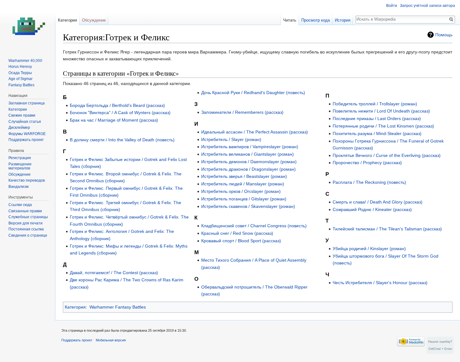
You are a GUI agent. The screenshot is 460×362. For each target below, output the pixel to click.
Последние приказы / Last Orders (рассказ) (377, 118)
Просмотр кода (315, 20)
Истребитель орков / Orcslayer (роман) (241, 191)
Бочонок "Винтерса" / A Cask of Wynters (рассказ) (120, 112)
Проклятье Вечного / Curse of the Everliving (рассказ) (387, 155)
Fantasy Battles (21, 85)
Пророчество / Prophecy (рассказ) (367, 162)
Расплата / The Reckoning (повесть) (369, 182)
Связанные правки (25, 211)
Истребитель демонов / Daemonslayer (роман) (249, 161)
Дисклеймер (19, 127)
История (342, 20)
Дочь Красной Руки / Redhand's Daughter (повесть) (253, 92)
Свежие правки (21, 115)
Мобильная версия (111, 340)
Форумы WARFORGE (27, 134)
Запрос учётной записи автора (427, 5)
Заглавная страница (26, 103)
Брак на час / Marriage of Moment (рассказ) (114, 120)
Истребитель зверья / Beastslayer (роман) (244, 176)
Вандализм (18, 186)
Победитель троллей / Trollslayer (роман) (375, 103)
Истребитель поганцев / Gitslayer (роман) (243, 198)
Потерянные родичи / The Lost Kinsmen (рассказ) (383, 125)
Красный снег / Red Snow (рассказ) (237, 233)
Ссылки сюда (20, 205)
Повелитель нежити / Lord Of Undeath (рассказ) (381, 110)
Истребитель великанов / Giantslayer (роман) (247, 154)
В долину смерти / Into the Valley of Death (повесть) (122, 139)
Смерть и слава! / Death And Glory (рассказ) (377, 201)
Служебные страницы (28, 217)
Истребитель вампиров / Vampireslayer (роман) (249, 146)
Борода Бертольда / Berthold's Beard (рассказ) (117, 105)
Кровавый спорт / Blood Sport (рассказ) (241, 240)
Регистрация (19, 158)
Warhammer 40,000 (25, 60)
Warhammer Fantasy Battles (117, 306)
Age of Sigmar (20, 79)
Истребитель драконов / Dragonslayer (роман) (248, 169)
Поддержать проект (26, 140)
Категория (75, 306)
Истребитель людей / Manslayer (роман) (242, 183)
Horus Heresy (20, 66)
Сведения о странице (27, 235)
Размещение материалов (20, 166)
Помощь (443, 34)
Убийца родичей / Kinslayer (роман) (369, 248)
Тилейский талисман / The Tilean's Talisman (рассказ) (387, 228)
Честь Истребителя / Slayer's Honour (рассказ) (380, 282)
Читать (289, 20)
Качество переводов (26, 180)
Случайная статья (24, 121)
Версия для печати (25, 223)
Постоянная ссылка (26, 229)
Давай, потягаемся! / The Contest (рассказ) (114, 272)
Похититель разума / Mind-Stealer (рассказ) (377, 133)
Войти (391, 5)
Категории (17, 109)
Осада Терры (20, 73)
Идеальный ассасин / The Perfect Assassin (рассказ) (254, 131)
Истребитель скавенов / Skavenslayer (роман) (248, 206)
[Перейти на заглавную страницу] (28, 25)
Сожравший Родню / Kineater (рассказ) (372, 209)
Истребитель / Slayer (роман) (231, 139)
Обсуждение (94, 20)
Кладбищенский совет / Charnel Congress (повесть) (254, 225)
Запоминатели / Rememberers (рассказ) (242, 112)
